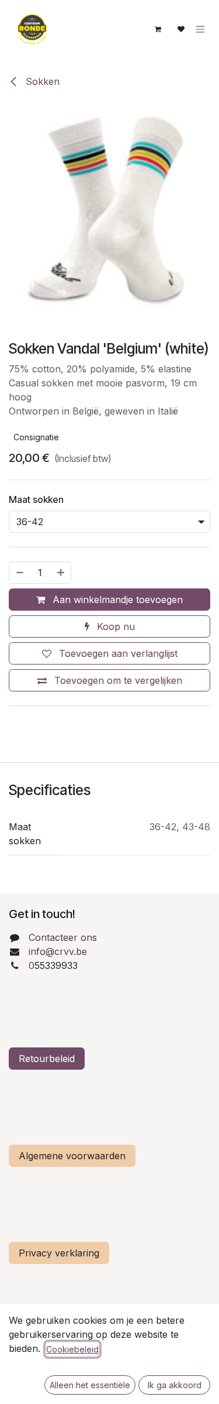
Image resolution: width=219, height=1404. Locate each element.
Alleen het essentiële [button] (90, 1385)
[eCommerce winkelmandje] (157, 29)
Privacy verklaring (59, 1253)
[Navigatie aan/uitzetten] (200, 29)
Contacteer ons (63, 937)
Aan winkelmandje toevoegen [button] (116, 599)
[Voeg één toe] (61, 572)
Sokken (41, 81)
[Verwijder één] (19, 572)
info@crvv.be (58, 951)
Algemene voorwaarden (72, 1156)
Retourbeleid (47, 1058)
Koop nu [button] (114, 626)
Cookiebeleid (72, 1349)
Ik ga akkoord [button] (174, 1385)
